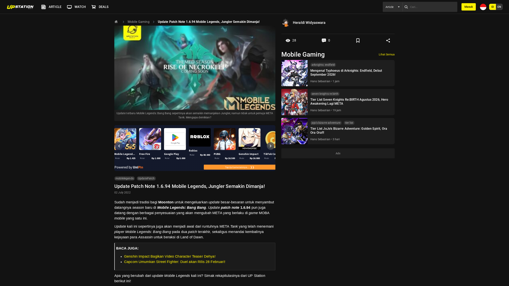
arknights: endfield (323, 64)
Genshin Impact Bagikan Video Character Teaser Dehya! (170, 256)
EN (499, 6)
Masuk (468, 6)
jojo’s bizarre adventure (326, 122)
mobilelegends (125, 178)
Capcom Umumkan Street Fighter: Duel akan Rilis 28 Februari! (174, 262)
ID (492, 6)
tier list (349, 122)
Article (55, 7)
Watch (80, 7)
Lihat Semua (387, 54)
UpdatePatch (146, 178)
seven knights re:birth (325, 93)
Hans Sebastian (320, 81)
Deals (104, 7)
